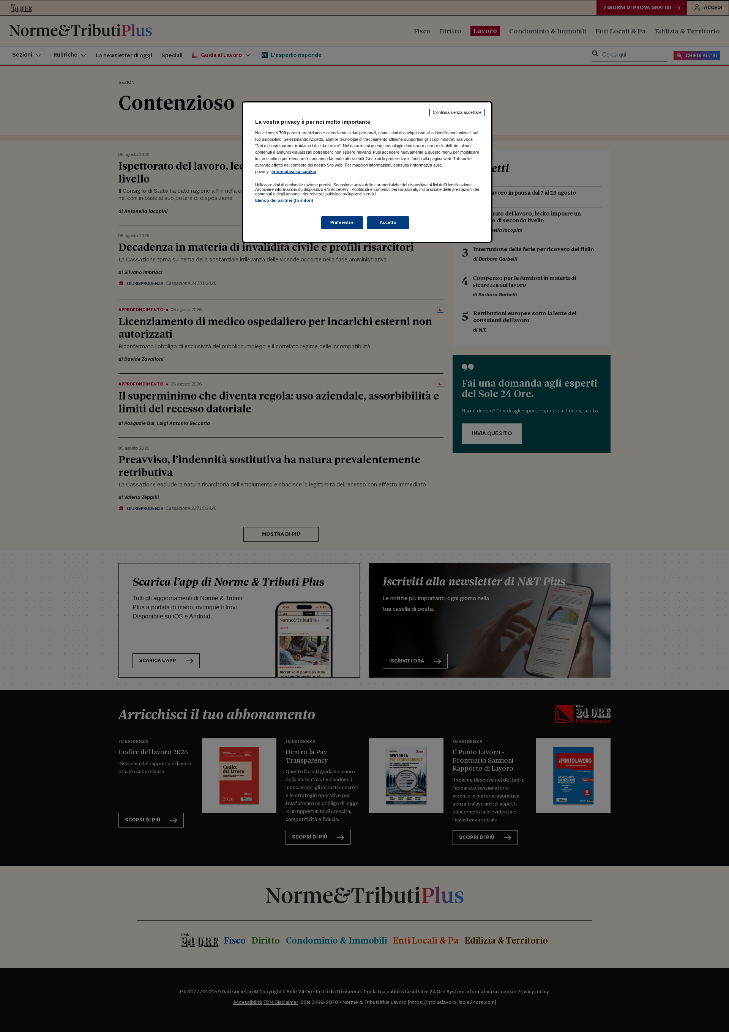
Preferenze (342, 222)
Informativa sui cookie (293, 171)
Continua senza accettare (457, 112)
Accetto (388, 222)
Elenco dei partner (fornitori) (284, 200)
